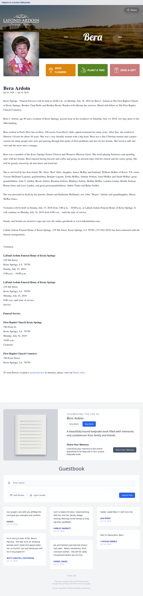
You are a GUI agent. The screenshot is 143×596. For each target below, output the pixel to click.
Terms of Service (79, 584)
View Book (73, 424)
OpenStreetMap (74, 588)
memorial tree (37, 372)
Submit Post (127, 495)
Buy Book (89, 424)
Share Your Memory (124, 449)
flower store (79, 372)
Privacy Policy (63, 584)
